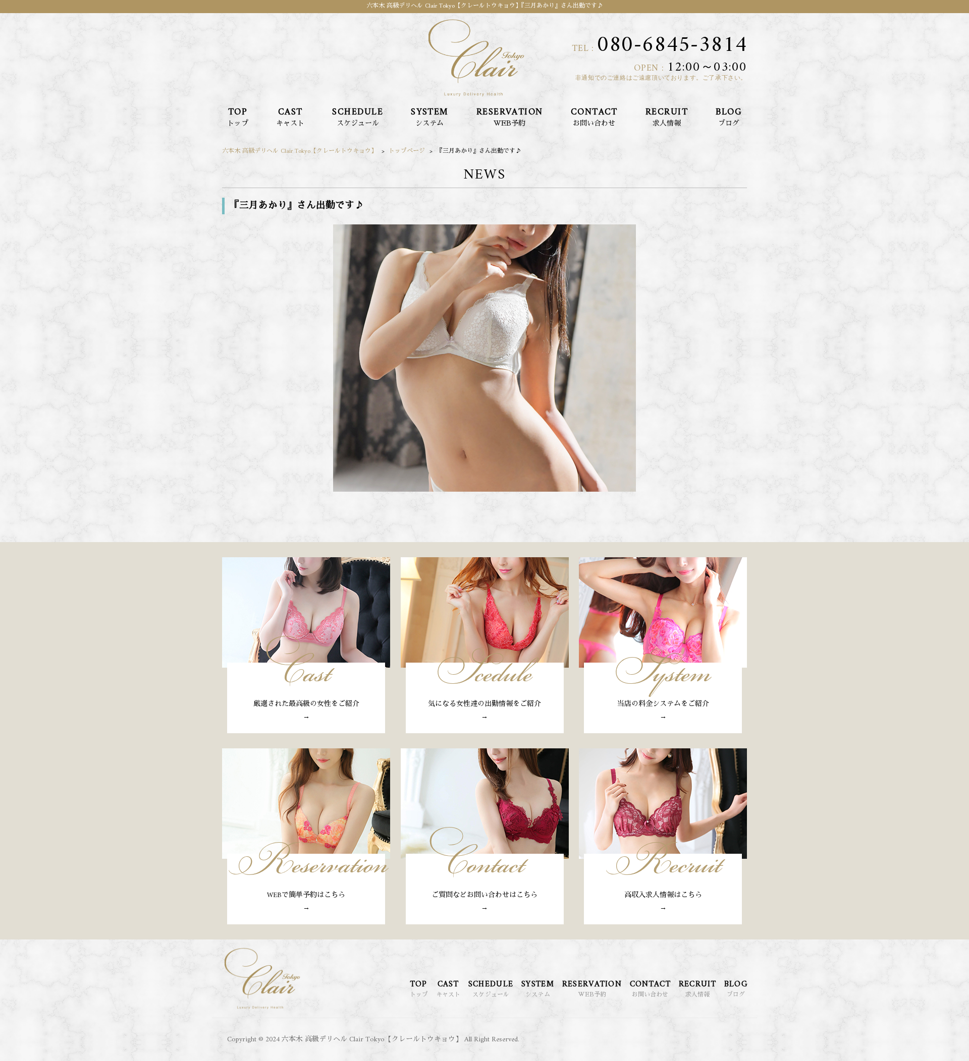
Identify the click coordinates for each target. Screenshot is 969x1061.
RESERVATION (509, 115)
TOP (237, 115)
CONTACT (594, 115)
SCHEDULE (357, 115)
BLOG (729, 115)
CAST (290, 115)
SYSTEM (430, 115)
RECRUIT (666, 115)
